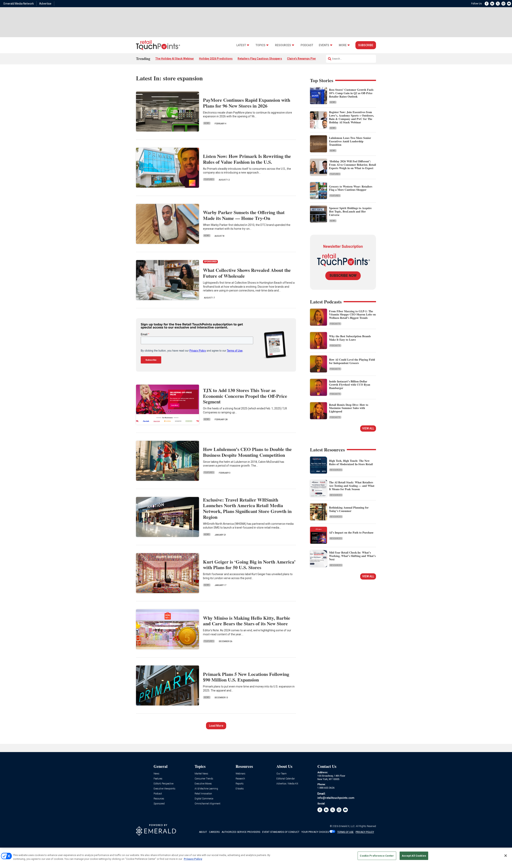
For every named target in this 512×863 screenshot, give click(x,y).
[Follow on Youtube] (509, 4)
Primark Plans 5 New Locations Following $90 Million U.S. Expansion (246, 676)
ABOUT (203, 832)
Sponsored (159, 803)
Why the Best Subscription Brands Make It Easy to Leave (350, 338)
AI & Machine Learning (206, 788)
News (207, 123)
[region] (256, 856)
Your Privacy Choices (315, 832)
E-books (240, 788)
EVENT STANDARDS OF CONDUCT (280, 832)
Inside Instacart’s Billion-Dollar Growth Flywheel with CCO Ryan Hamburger (349, 384)
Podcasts (335, 324)
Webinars (240, 773)
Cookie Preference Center (377, 855)
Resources (283, 45)
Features (209, 179)
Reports (240, 783)
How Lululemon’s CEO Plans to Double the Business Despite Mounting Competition (247, 452)
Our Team (281, 773)
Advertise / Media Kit (287, 783)
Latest (241, 45)
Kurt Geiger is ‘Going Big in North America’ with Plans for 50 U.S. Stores (249, 564)
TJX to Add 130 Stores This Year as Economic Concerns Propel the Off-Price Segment (245, 396)
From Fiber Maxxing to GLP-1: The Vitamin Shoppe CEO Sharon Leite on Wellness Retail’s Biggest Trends (352, 314)
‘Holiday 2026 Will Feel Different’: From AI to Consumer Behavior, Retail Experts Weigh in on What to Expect (352, 164)
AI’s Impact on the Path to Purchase (351, 532)
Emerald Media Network (19, 3)
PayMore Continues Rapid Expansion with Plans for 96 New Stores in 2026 (246, 102)
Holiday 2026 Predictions (216, 58)
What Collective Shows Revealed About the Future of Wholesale (247, 272)
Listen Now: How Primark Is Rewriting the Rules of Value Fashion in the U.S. (247, 159)
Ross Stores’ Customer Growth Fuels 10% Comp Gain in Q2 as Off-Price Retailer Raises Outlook (351, 93)
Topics (260, 45)
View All (368, 428)
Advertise (45, 3)
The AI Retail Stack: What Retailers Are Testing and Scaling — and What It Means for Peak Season (351, 485)
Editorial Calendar (285, 778)
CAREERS (214, 832)
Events (324, 45)
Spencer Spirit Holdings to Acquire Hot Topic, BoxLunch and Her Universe (350, 211)
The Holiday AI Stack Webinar (174, 58)
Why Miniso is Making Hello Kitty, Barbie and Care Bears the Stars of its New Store (246, 620)
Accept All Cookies (414, 855)
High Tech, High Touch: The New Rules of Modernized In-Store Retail (351, 462)
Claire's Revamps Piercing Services (310, 58)
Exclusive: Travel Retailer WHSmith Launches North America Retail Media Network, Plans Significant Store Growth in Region (247, 508)
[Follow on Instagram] (503, 4)
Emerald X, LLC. (347, 826)
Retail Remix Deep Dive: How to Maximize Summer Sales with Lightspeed (348, 408)
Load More (216, 725)
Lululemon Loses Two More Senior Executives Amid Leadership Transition (350, 141)
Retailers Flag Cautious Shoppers (260, 58)
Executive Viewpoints (164, 788)
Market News (201, 773)
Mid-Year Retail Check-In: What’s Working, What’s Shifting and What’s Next (352, 555)
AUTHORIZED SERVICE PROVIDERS (241, 832)
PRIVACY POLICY (365, 832)
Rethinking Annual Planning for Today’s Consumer (349, 509)
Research (240, 778)
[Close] (505, 855)
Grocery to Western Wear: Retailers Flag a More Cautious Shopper (350, 188)
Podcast (307, 45)
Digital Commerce (204, 798)
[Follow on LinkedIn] (492, 4)
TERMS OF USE (345, 832)
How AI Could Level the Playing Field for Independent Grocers (352, 361)
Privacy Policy (193, 858)
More (343, 45)
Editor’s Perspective (163, 783)
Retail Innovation (203, 793)
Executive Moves (203, 783)
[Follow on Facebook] (487, 4)
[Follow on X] (498, 4)
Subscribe (365, 45)
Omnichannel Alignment (207, 803)
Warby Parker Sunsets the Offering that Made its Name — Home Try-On (244, 215)
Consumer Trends (204, 778)
